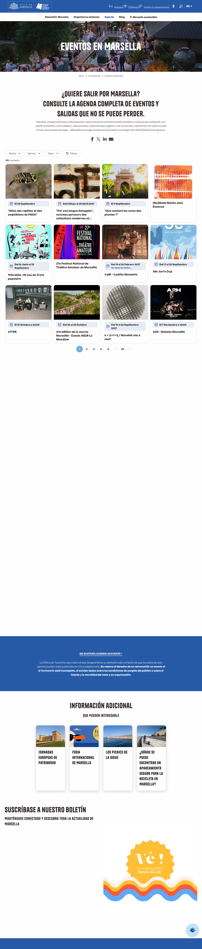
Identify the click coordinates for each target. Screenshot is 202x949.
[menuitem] (30, 6)
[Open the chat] (192, 930)
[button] (181, 6)
